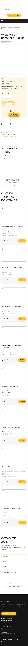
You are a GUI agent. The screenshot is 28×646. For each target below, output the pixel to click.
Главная (3, 27)
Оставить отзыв (8, 185)
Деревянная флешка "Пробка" (11, 508)
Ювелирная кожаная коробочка (12, 267)
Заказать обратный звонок (19, 11)
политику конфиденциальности (12, 586)
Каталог (10, 27)
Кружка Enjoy (6, 467)
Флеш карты (17, 27)
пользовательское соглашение (18, 585)
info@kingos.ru (6, 11)
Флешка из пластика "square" (11, 386)
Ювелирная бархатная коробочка (12, 226)
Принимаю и (12, 182)
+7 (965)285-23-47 (19, 9)
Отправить (6, 589)
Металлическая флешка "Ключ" (11, 306)
